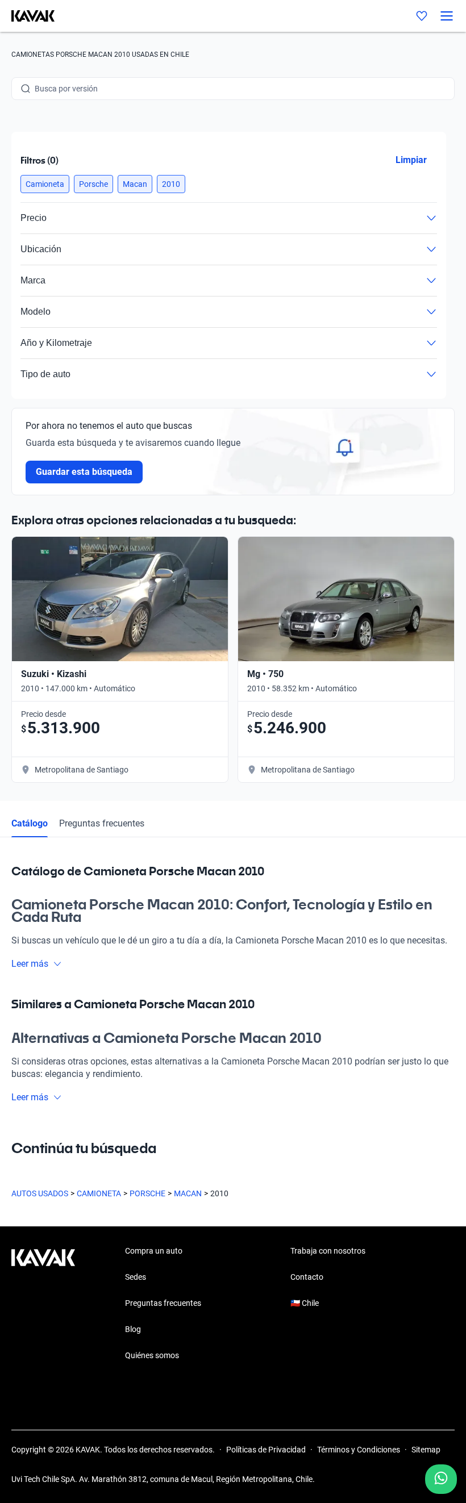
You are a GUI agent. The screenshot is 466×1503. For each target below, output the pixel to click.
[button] (44, 184)
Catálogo (29, 823)
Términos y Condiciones (358, 1449)
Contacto (306, 1276)
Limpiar (411, 160)
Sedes (135, 1276)
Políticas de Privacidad (266, 1449)
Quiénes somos (152, 1355)
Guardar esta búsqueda (84, 471)
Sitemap (425, 1449)
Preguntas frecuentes (101, 823)
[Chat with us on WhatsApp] (441, 1479)
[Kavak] (27, 16)
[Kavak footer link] (43, 1304)
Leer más (29, 963)
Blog (133, 1329)
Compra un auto (153, 1250)
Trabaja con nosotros (327, 1250)
